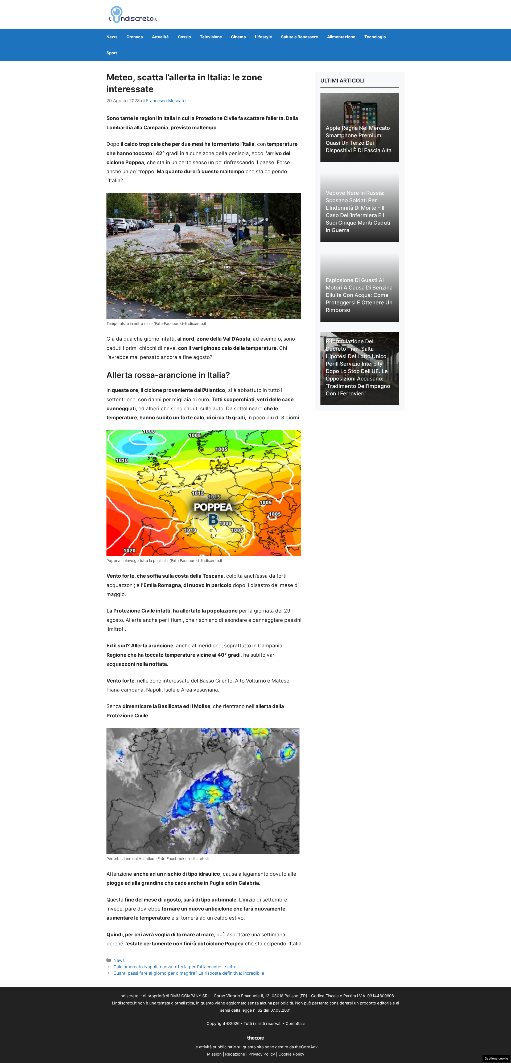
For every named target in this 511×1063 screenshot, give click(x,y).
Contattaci (295, 1023)
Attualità (160, 36)
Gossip (184, 36)
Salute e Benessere (299, 36)
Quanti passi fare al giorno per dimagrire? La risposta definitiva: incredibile (188, 973)
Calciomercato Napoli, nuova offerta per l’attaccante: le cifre (174, 966)
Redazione (235, 1054)
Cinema (238, 36)
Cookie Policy (291, 1054)
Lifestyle (263, 36)
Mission (214, 1054)
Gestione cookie (496, 1058)
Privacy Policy (262, 1054)
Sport (111, 52)
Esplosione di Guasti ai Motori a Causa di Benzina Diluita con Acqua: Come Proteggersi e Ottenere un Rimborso (359, 295)
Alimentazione (341, 36)
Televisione (211, 36)
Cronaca (134, 36)
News (111, 36)
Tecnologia (375, 36)
